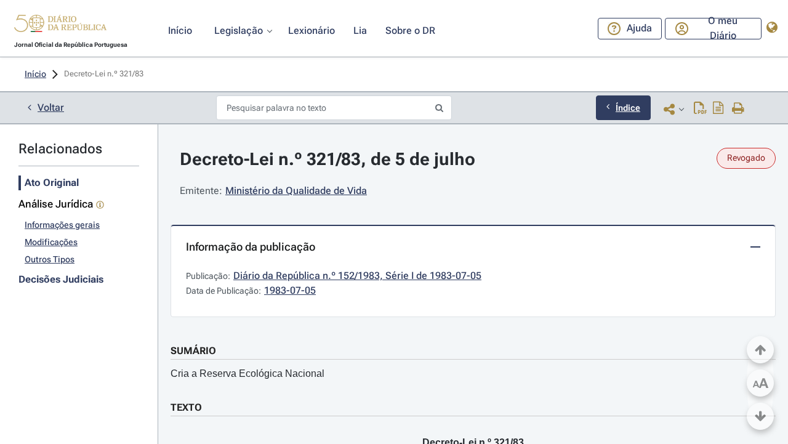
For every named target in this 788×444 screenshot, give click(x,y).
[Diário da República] (60, 26)
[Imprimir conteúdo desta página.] (738, 109)
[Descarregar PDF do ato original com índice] (718, 109)
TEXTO (186, 407)
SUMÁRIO (193, 351)
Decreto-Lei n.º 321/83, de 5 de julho (327, 159)
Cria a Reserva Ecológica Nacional (247, 373)
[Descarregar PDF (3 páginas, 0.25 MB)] (700, 109)
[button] (60, 25)
